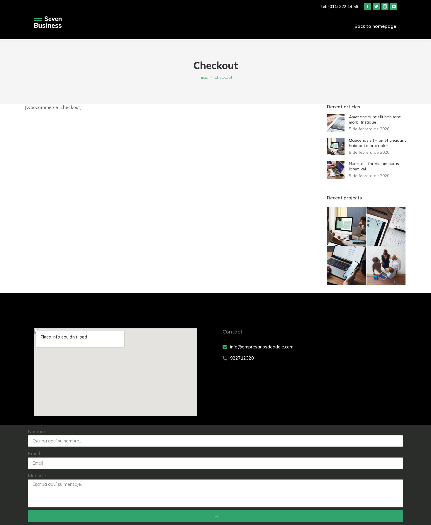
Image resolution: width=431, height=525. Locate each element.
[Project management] (386, 226)
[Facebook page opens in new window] (367, 6)
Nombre (36, 431)
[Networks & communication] (346, 266)
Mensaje (37, 475)
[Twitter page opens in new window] (376, 6)
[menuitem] (375, 26)
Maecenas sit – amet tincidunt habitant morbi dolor (377, 143)
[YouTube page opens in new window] (393, 6)
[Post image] (336, 123)
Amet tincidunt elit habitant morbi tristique (375, 119)
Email (34, 453)
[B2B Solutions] (386, 266)
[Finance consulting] (346, 226)
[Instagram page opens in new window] (384, 6)
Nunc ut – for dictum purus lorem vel (374, 166)
